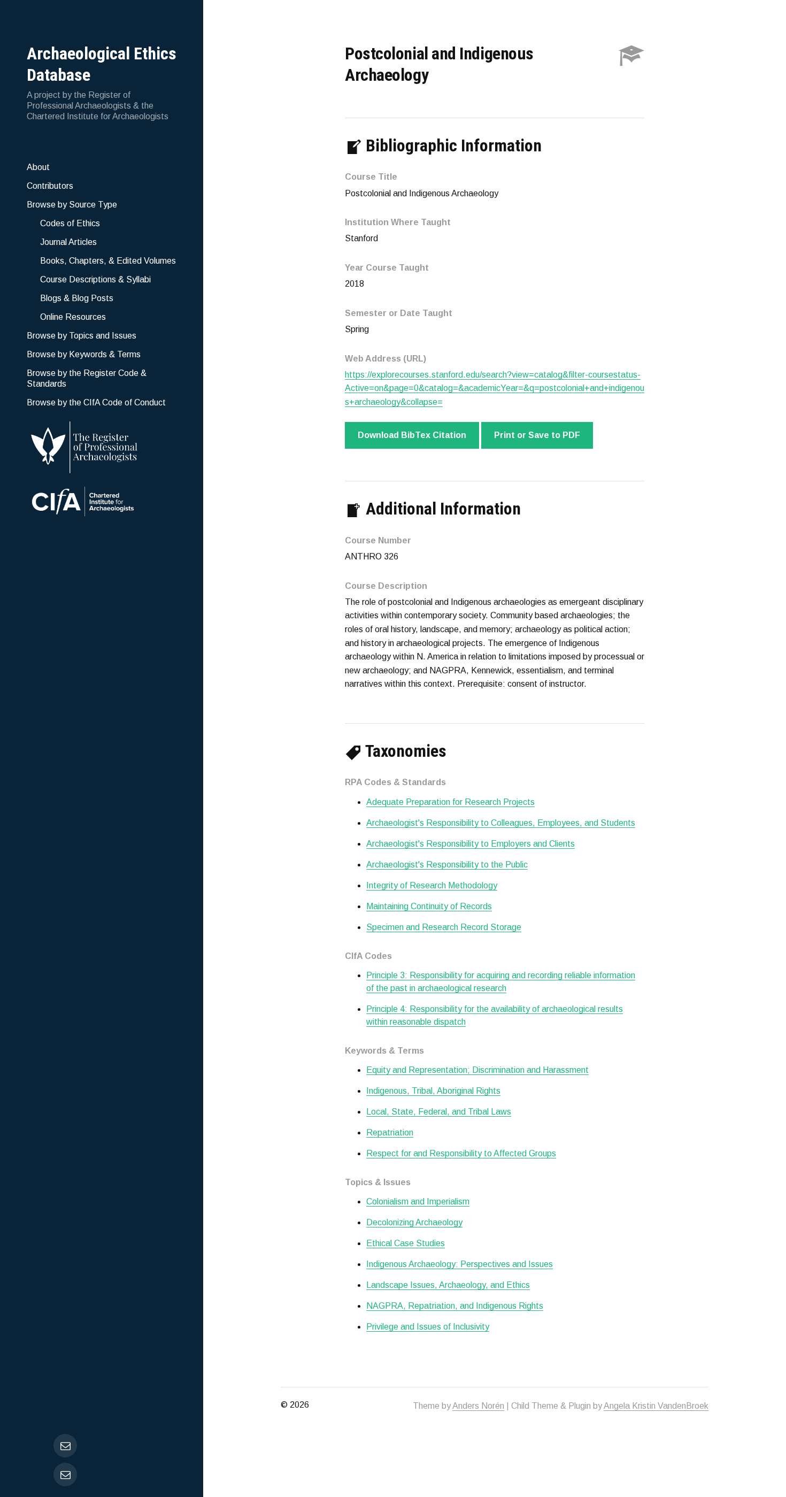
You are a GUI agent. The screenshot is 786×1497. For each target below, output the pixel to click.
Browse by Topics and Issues (81, 335)
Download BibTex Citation (412, 435)
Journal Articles (68, 242)
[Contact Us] (65, 1474)
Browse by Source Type (72, 204)
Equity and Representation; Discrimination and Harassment (477, 1069)
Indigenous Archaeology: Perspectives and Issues (459, 1264)
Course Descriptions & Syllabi (95, 279)
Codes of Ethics (70, 223)
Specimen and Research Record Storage (443, 927)
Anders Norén (478, 1405)
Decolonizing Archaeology (414, 1222)
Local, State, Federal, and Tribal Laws (438, 1111)
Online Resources (73, 316)
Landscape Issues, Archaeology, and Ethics (448, 1284)
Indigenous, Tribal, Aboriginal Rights (433, 1090)
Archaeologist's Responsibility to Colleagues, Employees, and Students (500, 822)
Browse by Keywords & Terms (84, 354)
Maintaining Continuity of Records (429, 906)
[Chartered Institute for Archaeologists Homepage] (101, 502)
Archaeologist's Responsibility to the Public (447, 864)
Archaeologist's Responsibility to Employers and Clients (470, 843)
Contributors (50, 185)
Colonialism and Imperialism (417, 1201)
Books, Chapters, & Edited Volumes (108, 260)
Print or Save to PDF (537, 435)
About (38, 167)
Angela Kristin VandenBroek (656, 1405)
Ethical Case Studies (405, 1243)
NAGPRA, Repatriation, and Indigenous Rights (454, 1305)
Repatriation (389, 1132)
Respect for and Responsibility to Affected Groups (461, 1153)
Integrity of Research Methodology (431, 885)
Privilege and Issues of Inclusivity (427, 1326)
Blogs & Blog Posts (76, 298)
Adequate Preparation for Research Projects (450, 802)
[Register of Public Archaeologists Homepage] (101, 445)
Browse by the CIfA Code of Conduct (96, 402)
